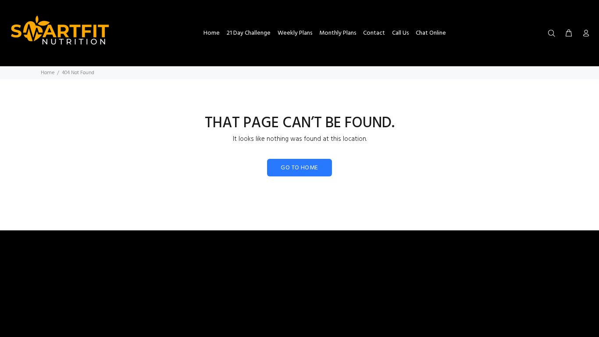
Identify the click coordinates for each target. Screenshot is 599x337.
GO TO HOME (299, 168)
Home (47, 72)
